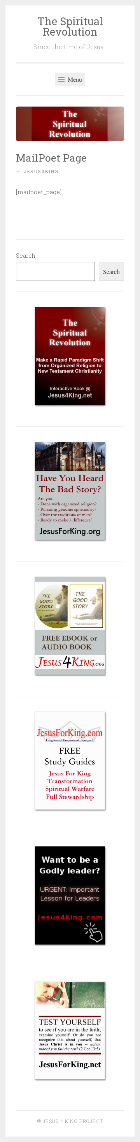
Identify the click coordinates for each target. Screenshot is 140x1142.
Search (25, 255)
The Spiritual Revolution (70, 26)
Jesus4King (41, 171)
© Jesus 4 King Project (70, 1121)
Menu (74, 79)
